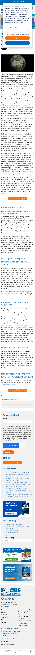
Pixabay (9, 395)
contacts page (24, 380)
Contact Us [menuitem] (4, 622)
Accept (17, 38)
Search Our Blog (8, 538)
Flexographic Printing (14, 524)
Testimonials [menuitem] (5, 617)
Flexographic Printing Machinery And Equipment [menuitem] (25, 612)
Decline (18, 42)
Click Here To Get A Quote (17, 199)
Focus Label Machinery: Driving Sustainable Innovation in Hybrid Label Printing (18, 490)
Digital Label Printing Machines (17, 526)
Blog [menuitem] (2, 620)
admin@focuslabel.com (8, 384)
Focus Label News (12, 399)
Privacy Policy (7, 441)
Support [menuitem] (4, 615)
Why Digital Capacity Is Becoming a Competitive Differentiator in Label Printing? (17, 474)
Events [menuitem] (3, 612)
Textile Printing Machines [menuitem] (23, 617)
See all (5, 536)
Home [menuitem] (3, 610)
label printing (12, 532)
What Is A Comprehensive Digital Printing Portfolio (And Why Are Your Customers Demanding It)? (18, 484)
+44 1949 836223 (19, 1)
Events (9, 528)
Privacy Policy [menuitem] (22, 623)
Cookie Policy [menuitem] (22, 626)
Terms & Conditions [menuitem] (24, 621)
